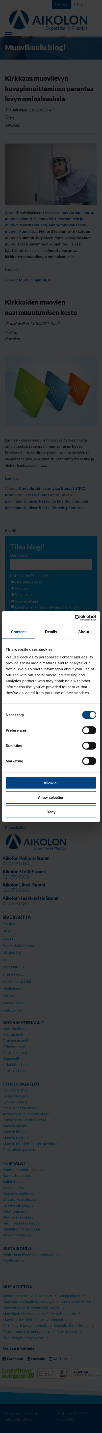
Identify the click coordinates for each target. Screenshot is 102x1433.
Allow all (51, 783)
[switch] (89, 730)
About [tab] (83, 631)
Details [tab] (51, 631)
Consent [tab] (18, 631)
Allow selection (51, 797)
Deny (51, 812)
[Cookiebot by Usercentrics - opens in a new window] (74, 618)
